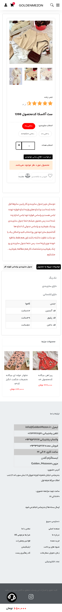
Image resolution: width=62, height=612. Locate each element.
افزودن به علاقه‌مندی (39, 176)
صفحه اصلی (54, 528)
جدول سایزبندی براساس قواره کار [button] (18, 266)
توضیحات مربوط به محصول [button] (48, 266)
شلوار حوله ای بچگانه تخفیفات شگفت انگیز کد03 (17, 379)
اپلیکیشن (25, 547)
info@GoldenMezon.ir (38, 427)
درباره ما (56, 535)
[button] (6, 4)
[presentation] (51, 42)
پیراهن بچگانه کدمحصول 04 (45, 377)
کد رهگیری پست (22, 553)
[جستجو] (53, 5)
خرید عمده (55, 541)
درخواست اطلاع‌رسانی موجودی (38, 157)
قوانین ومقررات (23, 541)
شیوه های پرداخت (52, 547)
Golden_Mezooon (41, 464)
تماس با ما (25, 528)
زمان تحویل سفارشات (50, 553)
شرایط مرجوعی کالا (22, 535)
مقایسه (21, 176)
